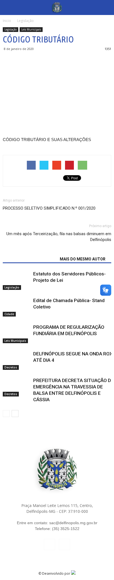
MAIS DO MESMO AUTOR (82, 259)
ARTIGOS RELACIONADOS (29, 259)
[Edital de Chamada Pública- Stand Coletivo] (16, 307)
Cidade (9, 314)
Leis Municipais (31, 29)
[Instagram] (64, 544)
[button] (106, 7)
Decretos (10, 367)
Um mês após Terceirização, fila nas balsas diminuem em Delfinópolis (58, 236)
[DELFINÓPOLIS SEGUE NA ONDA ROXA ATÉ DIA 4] (16, 360)
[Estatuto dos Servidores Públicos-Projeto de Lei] (16, 280)
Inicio (7, 20)
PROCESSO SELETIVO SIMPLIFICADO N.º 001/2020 (49, 208)
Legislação (10, 29)
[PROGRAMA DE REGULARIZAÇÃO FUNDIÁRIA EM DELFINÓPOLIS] (16, 333)
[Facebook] (49, 544)
